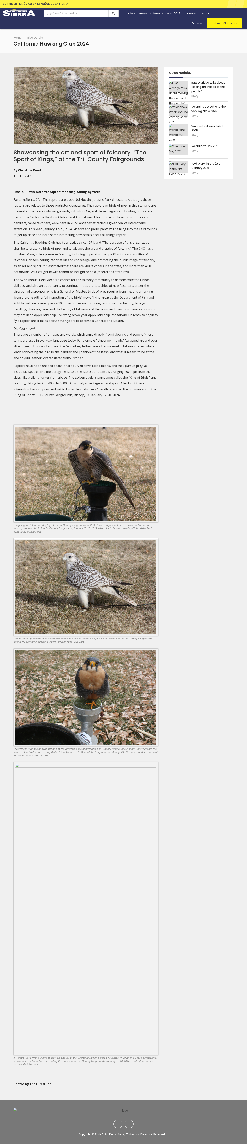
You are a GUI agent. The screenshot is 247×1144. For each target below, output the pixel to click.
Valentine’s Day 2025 (205, 146)
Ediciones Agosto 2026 (165, 13)
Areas (206, 13)
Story (194, 96)
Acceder (197, 23)
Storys (143, 13)
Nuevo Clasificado (226, 23)
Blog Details (35, 38)
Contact (193, 13)
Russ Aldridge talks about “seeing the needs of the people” (208, 87)
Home (18, 38)
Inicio (131, 13)
